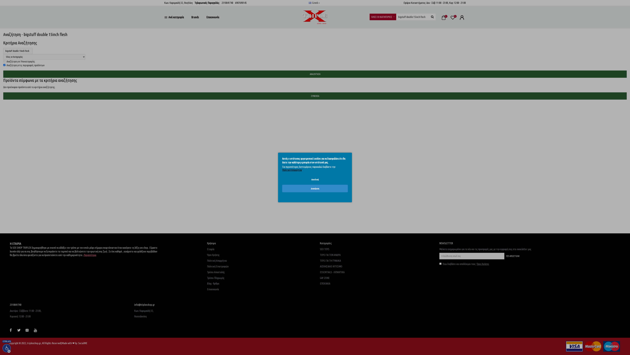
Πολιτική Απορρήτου (292, 169)
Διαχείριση (315, 188)
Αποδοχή (315, 179)
